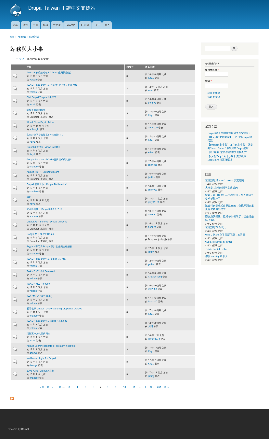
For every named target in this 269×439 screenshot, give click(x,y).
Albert (151, 152)
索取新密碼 (214, 97)
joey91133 (154, 202)
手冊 (35, 25)
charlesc (34, 166)
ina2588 (152, 288)
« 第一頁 (44, 387)
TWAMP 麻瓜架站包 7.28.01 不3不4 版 (47, 320)
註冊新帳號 (214, 93)
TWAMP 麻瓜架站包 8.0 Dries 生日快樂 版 (49, 72)
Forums (22, 36)
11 (134, 387)
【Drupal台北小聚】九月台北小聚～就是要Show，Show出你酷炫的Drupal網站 (230, 146)
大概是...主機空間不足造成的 (221, 187)
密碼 (208, 81)
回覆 (128, 67)
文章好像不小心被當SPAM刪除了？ (45, 134)
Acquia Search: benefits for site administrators (51, 345)
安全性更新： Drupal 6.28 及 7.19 (44, 209)
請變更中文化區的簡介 (38, 333)
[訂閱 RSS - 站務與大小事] (12, 397)
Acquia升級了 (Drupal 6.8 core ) (43, 171)
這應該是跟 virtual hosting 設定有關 (224, 180)
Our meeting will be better (218, 241)
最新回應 (150, 67)
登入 (107, 25)
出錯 (29, 196)
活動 (25, 25)
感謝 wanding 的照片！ (217, 256)
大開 (150, 326)
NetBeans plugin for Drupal (41, 358)
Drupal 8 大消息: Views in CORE (44, 147)
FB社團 (85, 25)
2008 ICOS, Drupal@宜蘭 (40, 370)
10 (124, 387)
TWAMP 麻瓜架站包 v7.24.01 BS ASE (46, 258)
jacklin (151, 177)
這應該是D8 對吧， (216, 227)
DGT (97, 25)
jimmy (151, 251)
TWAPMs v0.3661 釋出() (39, 296)
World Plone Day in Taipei (40, 122)
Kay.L (151, 77)
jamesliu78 (154, 338)
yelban (33, 79)
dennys (152, 102)
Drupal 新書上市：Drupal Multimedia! (47, 184)
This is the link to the (216, 249)
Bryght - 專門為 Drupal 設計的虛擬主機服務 (49, 246)
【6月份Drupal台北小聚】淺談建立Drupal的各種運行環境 (227, 158)
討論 (15, 25)
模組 (45, 25)
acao (150, 90)
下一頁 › (149, 387)
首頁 (12, 36)
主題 (29, 67)
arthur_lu (34, 129)
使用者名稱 (212, 69)
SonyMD (152, 301)
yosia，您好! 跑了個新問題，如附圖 (225, 234)
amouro (34, 216)
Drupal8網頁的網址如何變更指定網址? (229, 133)
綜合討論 (34, 36)
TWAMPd (70, 25)
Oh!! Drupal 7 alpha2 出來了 (42, 97)
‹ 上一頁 (56, 387)
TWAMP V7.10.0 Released (41, 271)
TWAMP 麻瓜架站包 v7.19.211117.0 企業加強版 (52, 84)
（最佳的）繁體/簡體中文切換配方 (227, 152)
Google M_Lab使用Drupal (41, 233)
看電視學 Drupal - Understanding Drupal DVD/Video (54, 308)
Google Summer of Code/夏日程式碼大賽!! (49, 159)
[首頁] (16, 10)
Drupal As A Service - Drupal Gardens (47, 221)
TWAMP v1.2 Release (38, 283)
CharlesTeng (155, 276)
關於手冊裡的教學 (36, 109)
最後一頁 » (162, 387)
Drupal (25, 429)
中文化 (57, 25)
